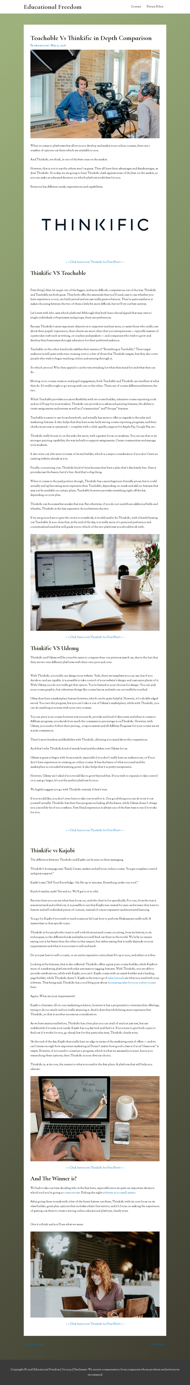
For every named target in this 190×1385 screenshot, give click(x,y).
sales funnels (116, 978)
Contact (136, 7)
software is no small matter (119, 1193)
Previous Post (34, 1345)
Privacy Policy (155, 7)
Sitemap (67, 1370)
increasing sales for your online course (132, 983)
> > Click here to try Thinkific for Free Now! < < (95, 262)
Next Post (158, 1345)
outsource (70, 1193)
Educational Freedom (53, 7)
